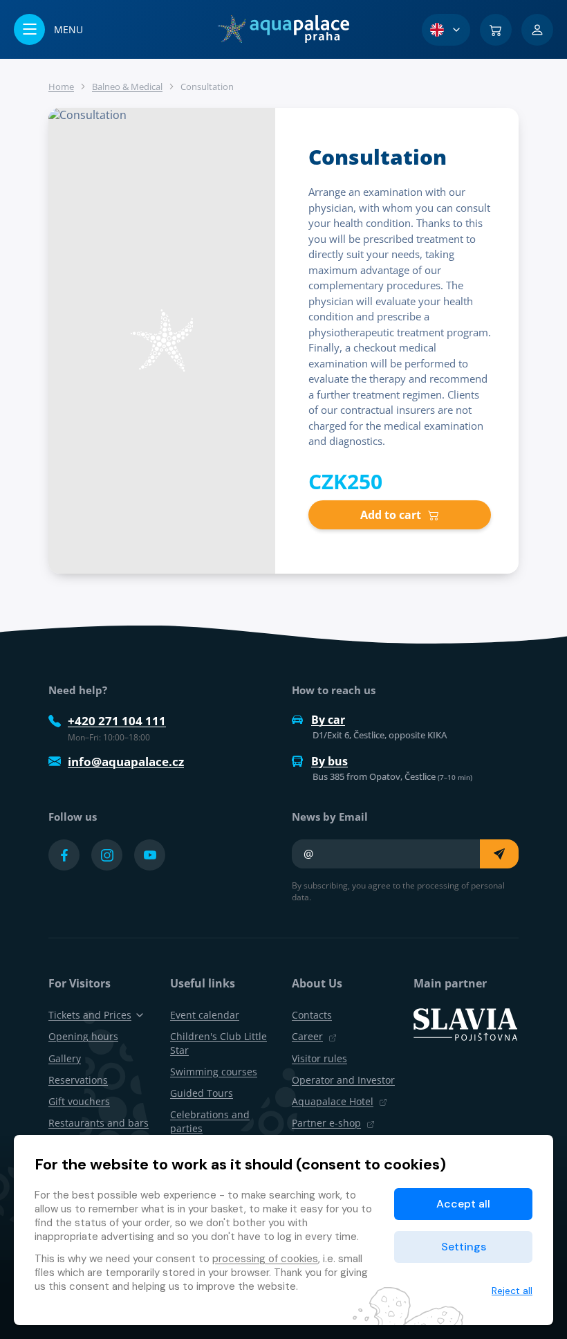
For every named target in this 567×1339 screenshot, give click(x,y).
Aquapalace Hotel (332, 1101)
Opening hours (83, 1036)
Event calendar (204, 1014)
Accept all (463, 1203)
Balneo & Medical (127, 86)
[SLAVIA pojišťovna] (465, 1023)
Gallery (64, 1058)
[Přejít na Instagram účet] (106, 855)
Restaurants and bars (98, 1122)
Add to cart (390, 514)
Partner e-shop (326, 1122)
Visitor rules (319, 1058)
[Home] (283, 29)
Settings (463, 1246)
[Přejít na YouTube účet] (149, 855)
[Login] (537, 30)
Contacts (312, 1014)
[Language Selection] (446, 30)
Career (307, 1036)
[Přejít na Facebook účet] (64, 855)
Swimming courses (213, 1071)
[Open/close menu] (48, 29)
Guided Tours (201, 1093)
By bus (329, 761)
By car (328, 719)
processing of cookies (265, 1259)
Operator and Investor (343, 1079)
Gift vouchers (79, 1101)
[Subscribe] (499, 853)
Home (61, 86)
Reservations (78, 1079)
